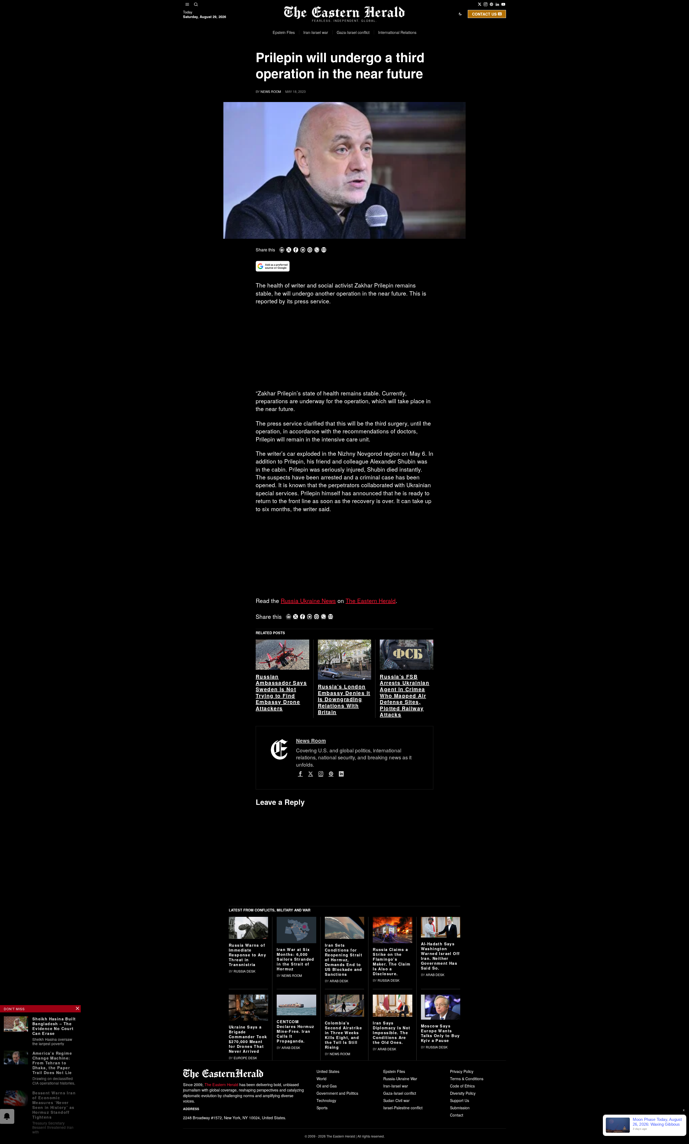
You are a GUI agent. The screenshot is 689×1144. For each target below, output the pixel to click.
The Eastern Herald (371, 600)
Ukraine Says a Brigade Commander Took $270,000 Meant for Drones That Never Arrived (248, 1122)
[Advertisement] (344, 349)
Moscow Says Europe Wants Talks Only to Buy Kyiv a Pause (440, 1116)
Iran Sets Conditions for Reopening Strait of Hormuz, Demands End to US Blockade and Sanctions (343, 1043)
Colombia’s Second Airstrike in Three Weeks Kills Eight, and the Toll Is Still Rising (343, 1118)
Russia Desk (244, 1054)
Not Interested (340, 60)
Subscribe (384, 60)
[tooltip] (479, 4)
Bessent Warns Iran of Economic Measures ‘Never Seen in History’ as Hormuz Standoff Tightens (54, 1103)
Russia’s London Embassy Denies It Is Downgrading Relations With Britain (344, 783)
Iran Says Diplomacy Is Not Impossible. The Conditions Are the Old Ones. (391, 1116)
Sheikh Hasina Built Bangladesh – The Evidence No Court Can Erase (54, 1026)
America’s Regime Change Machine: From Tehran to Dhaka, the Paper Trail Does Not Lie (52, 1062)
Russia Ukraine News (308, 600)
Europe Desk (245, 1141)
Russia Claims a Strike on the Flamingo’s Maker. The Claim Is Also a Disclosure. (391, 1044)
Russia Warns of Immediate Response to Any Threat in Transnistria (247, 1038)
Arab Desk (339, 1064)
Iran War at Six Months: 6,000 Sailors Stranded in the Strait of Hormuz (295, 1042)
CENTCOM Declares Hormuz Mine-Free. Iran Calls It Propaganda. (295, 1115)
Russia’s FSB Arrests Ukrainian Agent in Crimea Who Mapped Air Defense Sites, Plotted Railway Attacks (404, 779)
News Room (271, 91)
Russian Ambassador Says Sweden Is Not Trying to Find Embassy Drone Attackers (281, 776)
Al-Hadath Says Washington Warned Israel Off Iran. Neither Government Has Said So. (440, 1039)
